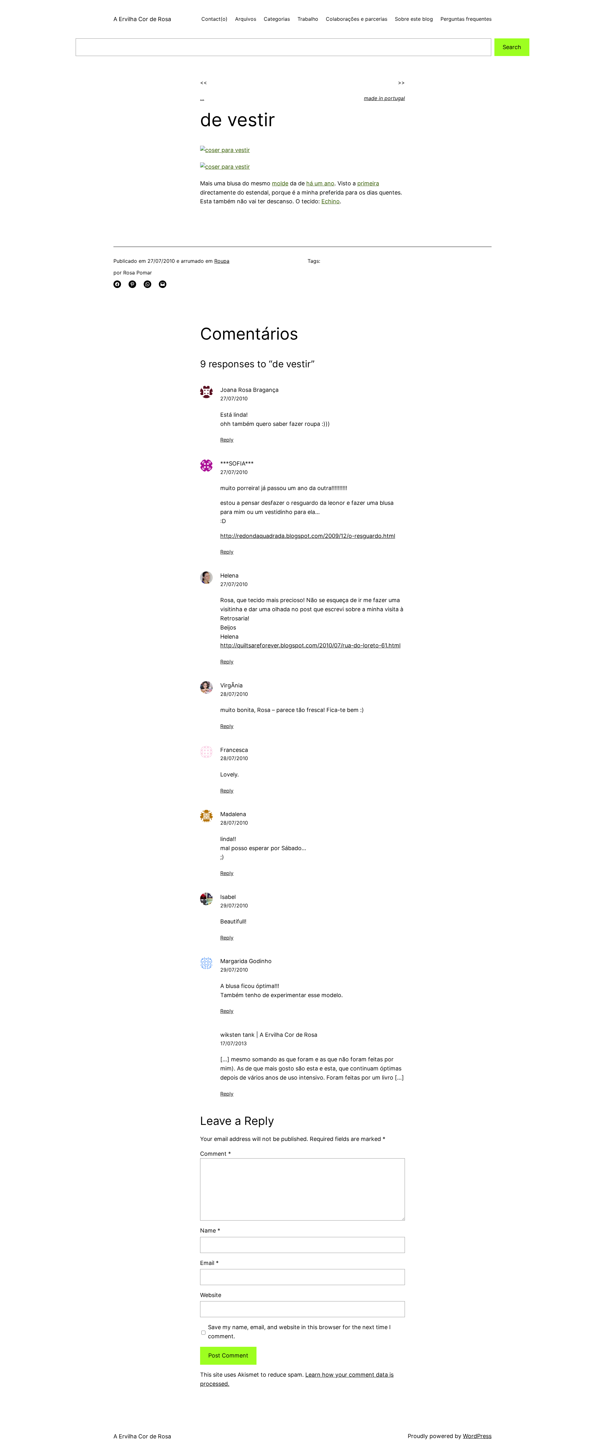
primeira (368, 183)
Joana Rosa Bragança (249, 390)
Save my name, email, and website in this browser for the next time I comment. (299, 1332)
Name (210, 1230)
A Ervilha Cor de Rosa (142, 19)
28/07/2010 (234, 694)
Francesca (234, 750)
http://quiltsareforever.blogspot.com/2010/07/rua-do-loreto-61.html (310, 645)
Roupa (221, 261)
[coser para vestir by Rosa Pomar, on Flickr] (225, 150)
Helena (229, 575)
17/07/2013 (233, 1043)
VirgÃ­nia (231, 685)
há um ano (320, 183)
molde (280, 183)
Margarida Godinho (246, 961)
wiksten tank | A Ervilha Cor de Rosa (268, 1034)
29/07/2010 (234, 905)
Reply (226, 440)
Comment (215, 1153)
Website (210, 1295)
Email (209, 1263)
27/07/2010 (234, 398)
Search (512, 47)
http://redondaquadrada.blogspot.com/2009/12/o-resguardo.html (307, 536)
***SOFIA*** (237, 463)
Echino (330, 201)
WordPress (477, 1436)
